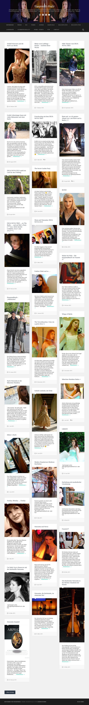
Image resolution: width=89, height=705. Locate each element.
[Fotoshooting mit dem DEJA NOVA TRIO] (44, 129)
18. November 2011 (40, 382)
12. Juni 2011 (67, 473)
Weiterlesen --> (21, 101)
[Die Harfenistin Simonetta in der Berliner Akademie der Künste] (71, 615)
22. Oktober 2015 (13, 106)
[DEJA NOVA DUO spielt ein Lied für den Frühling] (17, 184)
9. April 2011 (39, 584)
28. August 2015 (12, 162)
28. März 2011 (67, 572)
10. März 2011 (39, 634)
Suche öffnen (83, 29)
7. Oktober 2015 (40, 107)
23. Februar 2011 (13, 680)
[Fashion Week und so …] (44, 283)
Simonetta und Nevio (41, 527)
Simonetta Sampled (13, 622)
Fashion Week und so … (42, 271)
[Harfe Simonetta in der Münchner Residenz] (17, 395)
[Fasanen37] (71, 540)
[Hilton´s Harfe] (17, 455)
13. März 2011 (67, 667)
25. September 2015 (68, 107)
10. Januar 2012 (12, 372)
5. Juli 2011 (66, 420)
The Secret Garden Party (42, 168)
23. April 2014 (12, 214)
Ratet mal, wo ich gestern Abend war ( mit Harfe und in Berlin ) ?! (71, 118)
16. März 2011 (12, 613)
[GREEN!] (71, 447)
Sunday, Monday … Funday (16, 501)
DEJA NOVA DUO (63, 25)
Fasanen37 (65, 529)
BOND (64, 190)
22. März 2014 (67, 247)
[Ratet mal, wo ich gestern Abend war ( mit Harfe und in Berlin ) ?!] (71, 140)
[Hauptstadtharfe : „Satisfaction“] (17, 327)
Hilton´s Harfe (11, 435)
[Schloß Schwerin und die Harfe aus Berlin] (17, 66)
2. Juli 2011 (11, 426)
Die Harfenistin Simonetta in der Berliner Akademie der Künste (71, 582)
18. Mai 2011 (39, 518)
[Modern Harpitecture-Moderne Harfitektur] (44, 482)
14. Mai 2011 (66, 520)
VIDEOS (33, 25)
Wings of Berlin (67, 314)
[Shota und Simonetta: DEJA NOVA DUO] (44, 234)
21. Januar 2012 (40, 313)
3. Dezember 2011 (68, 370)
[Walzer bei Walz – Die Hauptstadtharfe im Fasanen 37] (71, 273)
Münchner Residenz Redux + (71, 379)
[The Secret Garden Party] (44, 180)
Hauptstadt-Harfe (44, 6)
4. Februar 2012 (67, 305)
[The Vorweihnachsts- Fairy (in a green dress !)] (44, 342)
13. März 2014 (39, 262)
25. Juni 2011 (39, 453)
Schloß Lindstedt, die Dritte (43, 391)
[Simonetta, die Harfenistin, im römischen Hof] (44, 606)
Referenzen (10, 25)
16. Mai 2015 (39, 159)
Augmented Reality (24, 29)
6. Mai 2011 (11, 558)
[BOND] (71, 209)
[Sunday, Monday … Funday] (17, 520)
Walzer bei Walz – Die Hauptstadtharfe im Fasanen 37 (71, 257)
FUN (48, 29)
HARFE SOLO (51, 25)
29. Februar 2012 (13, 288)
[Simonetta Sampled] (17, 641)
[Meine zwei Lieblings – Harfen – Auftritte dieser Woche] (44, 66)
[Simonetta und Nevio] (44, 545)
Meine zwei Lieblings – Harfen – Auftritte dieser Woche (42, 45)
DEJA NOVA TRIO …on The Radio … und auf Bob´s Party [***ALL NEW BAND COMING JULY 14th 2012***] (17, 227)
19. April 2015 (67, 181)
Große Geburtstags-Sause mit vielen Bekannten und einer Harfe (16, 117)
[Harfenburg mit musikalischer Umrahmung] (71, 496)
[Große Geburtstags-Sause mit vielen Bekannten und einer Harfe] (17, 130)
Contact (56, 29)
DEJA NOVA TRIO (76, 25)
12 (73, 181)
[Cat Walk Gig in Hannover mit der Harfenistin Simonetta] (17, 587)
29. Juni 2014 (39, 211)
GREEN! (65, 429)
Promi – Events (39, 29)
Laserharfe (10, 29)
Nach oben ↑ (81, 701)
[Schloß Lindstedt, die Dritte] (44, 413)
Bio (26, 25)
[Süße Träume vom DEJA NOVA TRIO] (71, 67)
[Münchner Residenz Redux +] (71, 391)
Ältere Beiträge (10, 692)
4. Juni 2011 (11, 492)
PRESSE (19, 25)
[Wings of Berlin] (71, 333)
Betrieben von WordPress (12, 701)
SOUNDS (41, 25)
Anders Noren (41, 701)
